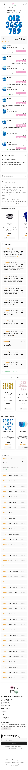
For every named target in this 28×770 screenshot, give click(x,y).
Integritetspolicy (5, 717)
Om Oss (3, 712)
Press (3, 714)
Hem (2, 7)
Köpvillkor (4, 711)
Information (24, 0)
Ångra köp (4, 718)
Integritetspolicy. (18, 748)
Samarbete (4, 715)
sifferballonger (7, 159)
